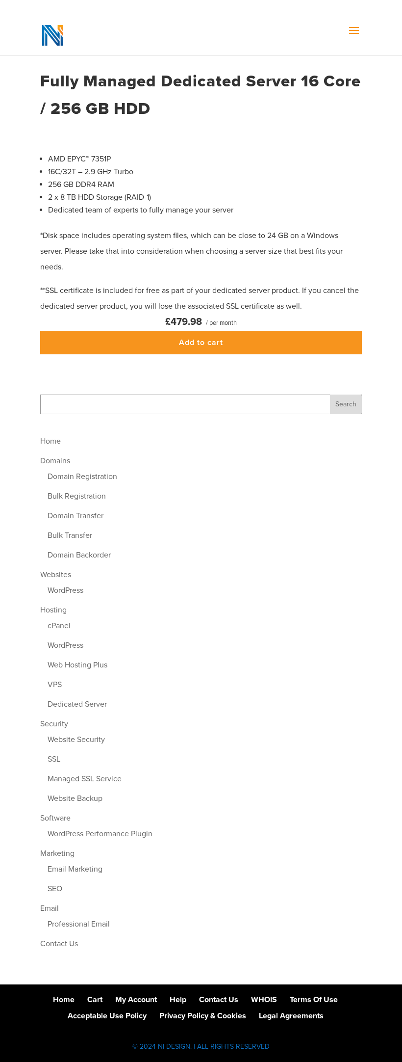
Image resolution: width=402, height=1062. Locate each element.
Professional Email (79, 924)
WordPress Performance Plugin (100, 834)
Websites (55, 575)
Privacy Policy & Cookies (202, 1016)
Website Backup (75, 798)
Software (55, 818)
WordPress (65, 590)
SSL (54, 759)
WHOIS (264, 1000)
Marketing (57, 853)
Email (49, 908)
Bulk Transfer (70, 535)
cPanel (59, 626)
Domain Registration (82, 476)
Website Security (76, 739)
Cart (94, 1000)
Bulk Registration (77, 496)
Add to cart (201, 342)
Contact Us (59, 944)
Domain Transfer (75, 516)
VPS (55, 685)
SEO (55, 889)
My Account (136, 1000)
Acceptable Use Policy (107, 1016)
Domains (55, 461)
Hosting (53, 610)
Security (54, 724)
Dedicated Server (77, 704)
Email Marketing (75, 869)
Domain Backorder (79, 555)
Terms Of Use (314, 1000)
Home (50, 441)
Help (178, 1000)
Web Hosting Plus (77, 665)
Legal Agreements (291, 1016)
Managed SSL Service (85, 779)
